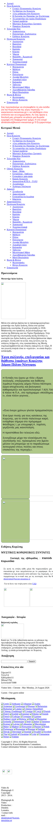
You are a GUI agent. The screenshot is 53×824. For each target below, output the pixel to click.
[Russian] (30, 729)
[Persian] (36, 726)
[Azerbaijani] (19, 706)
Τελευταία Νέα (13, 29)
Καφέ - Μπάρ (18, 171)
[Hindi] (30, 719)
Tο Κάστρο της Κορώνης (23, 11)
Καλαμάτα (17, 82)
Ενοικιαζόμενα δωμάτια (23, 196)
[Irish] (28, 721)
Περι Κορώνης (13, 6)
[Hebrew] (21, 719)
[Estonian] (24, 714)
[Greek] (5, 703)
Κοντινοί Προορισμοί (16, 64)
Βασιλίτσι (16, 44)
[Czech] (37, 711)
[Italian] (35, 721)
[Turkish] (12, 734)
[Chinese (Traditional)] (11, 711)
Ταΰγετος (16, 84)
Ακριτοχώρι (17, 41)
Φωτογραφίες (18, 97)
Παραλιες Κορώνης (21, 26)
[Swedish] (46, 731)
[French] (5, 716)
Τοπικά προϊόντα (19, 21)
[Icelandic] (6, 721)
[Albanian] (26, 703)
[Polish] (45, 726)
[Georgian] (25, 716)
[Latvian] (15, 724)
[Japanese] (45, 721)
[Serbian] (40, 729)
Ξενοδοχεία (17, 191)
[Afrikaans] (14, 703)
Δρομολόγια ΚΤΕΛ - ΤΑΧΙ (24, 181)
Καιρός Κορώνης (20, 179)
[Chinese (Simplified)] (32, 708)
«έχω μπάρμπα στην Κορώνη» (26, 13)
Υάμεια (15, 54)
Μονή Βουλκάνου (20, 92)
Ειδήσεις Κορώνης (20, 36)
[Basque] (30, 706)
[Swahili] (36, 731)
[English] (14, 714)
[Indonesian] (18, 721)
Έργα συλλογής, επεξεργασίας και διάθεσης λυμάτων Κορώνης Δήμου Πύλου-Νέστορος (25, 360)
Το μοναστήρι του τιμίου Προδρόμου (29, 18)
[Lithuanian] (26, 724)
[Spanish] (26, 731)
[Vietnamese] (43, 734)
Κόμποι (15, 51)
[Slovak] (5, 731)
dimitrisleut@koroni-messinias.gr (17, 579)
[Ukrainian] (23, 734)
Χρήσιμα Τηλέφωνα (21, 186)
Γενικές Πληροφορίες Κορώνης (26, 8)
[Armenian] (6, 706)
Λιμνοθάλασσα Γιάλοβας (23, 89)
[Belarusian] (41, 706)
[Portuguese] (7, 729)
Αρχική (10, 3)
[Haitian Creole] (8, 719)
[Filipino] (34, 714)
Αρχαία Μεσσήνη (20, 77)
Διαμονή (10, 189)
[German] (36, 716)
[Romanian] (19, 729)
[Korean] (5, 724)
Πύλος (15, 72)
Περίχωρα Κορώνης (16, 39)
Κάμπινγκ (16, 199)
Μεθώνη (16, 69)
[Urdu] (32, 734)
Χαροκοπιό (17, 59)
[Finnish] (43, 714)
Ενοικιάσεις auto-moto (22, 176)
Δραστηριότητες (14, 201)
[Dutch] (5, 714)
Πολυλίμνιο (17, 74)
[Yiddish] (14, 736)
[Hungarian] (41, 719)
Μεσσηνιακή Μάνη (21, 87)
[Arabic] (36, 703)
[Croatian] (28, 711)
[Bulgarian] (6, 708)
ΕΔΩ (34, 584)
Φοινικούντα (18, 67)
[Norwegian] (25, 726)
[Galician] (15, 716)
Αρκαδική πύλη (19, 79)
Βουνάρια (16, 46)
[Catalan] (17, 708)
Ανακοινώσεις (18, 31)
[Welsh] (5, 736)
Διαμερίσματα (18, 194)
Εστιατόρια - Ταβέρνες (22, 174)
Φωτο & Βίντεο (14, 95)
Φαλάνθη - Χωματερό (22, 57)
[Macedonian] (39, 724)
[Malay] (5, 726)
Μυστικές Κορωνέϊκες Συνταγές (27, 24)
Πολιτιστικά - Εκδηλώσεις (24, 34)
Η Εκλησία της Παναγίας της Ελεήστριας (30, 16)
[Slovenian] (15, 731)
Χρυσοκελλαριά (19, 62)
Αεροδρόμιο (18, 184)
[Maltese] (14, 726)
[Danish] (46, 711)
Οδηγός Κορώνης (15, 169)
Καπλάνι (16, 49)
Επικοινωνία (12, 102)
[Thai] (4, 734)
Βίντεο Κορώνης (20, 100)
